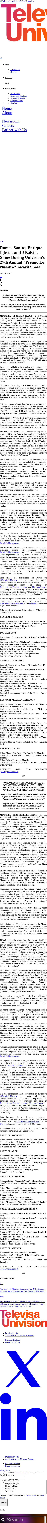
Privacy (2, 1470)
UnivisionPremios (39, 587)
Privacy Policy (31, 1495)
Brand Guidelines (12, 1342)
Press (1, 241)
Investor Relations (12, 1340)
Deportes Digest (12, 1486)
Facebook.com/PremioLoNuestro (13, 587)
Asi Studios (15, 93)
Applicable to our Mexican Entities (19, 1335)
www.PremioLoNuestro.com (12, 603)
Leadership (15, 69)
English (13, 103)
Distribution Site (12, 1333)
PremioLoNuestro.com (9, 543)
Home (7, 108)
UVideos (33, 603)
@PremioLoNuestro (8, 580)
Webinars (9, 1491)
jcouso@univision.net (9, 772)
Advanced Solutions (18, 96)
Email (7, 1475)
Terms (8, 1470)
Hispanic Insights (17, 98)
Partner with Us (14, 130)
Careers (8, 125)
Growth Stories (16, 101)
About (7, 113)
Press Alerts (10, 1489)
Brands (13, 72)
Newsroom (10, 121)
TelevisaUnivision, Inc (21, 1473)
